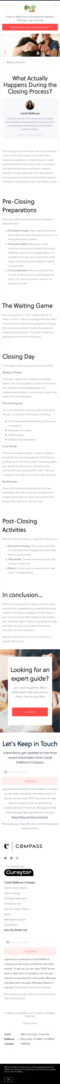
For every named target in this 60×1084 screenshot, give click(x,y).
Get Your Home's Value (16, 908)
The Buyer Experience (15, 898)
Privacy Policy (30, 1023)
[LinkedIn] (11, 858)
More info (27, 1071)
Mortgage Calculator (15, 919)
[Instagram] (17, 858)
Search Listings (12, 893)
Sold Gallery (10, 924)
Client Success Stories (15, 887)
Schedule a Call (12, 903)
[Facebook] (5, 858)
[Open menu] (56, 39)
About (7, 914)
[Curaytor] (18, 875)
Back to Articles (16, 62)
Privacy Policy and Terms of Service (30, 817)
